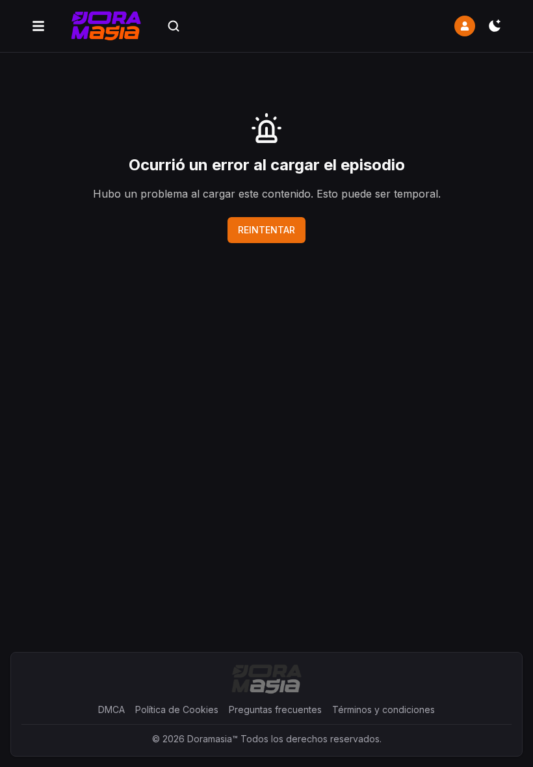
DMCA (111, 709)
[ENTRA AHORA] (464, 26)
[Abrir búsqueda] (173, 26)
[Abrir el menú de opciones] (38, 26)
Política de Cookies (176, 709)
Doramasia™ (212, 738)
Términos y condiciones (383, 709)
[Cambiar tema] (494, 26)
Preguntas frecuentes (275, 709)
